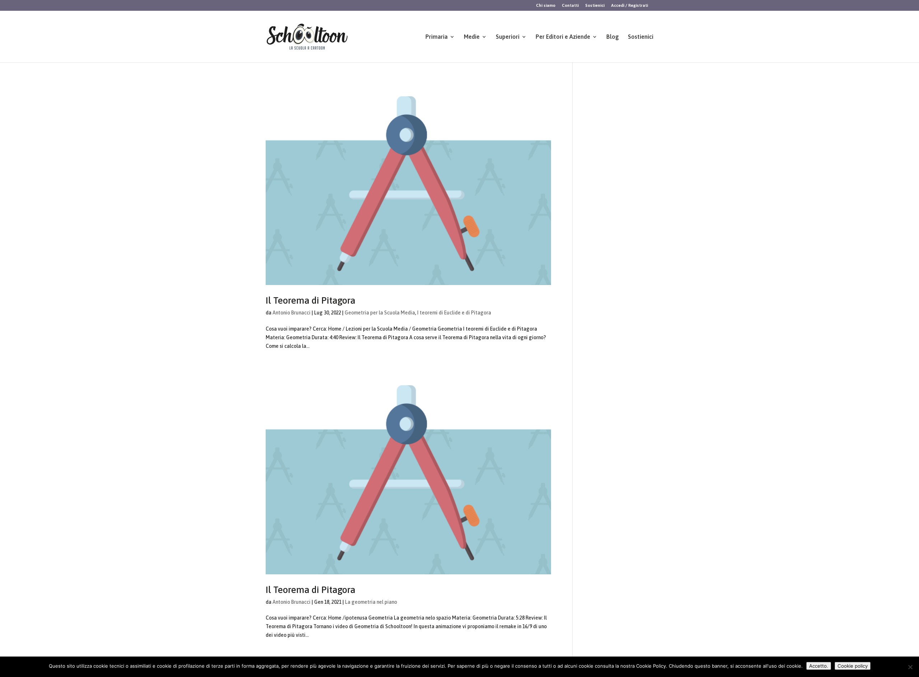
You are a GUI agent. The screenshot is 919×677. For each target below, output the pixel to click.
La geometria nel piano (371, 602)
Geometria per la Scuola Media (380, 313)
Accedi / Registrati (629, 5)
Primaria (436, 37)
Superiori (507, 37)
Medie (472, 37)
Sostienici (595, 5)
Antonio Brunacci (291, 313)
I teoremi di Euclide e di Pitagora (454, 313)
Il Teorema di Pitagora (310, 300)
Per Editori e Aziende (563, 37)
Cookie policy (853, 666)
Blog (612, 37)
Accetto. (818, 666)
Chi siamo (545, 5)
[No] (910, 667)
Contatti (570, 5)
